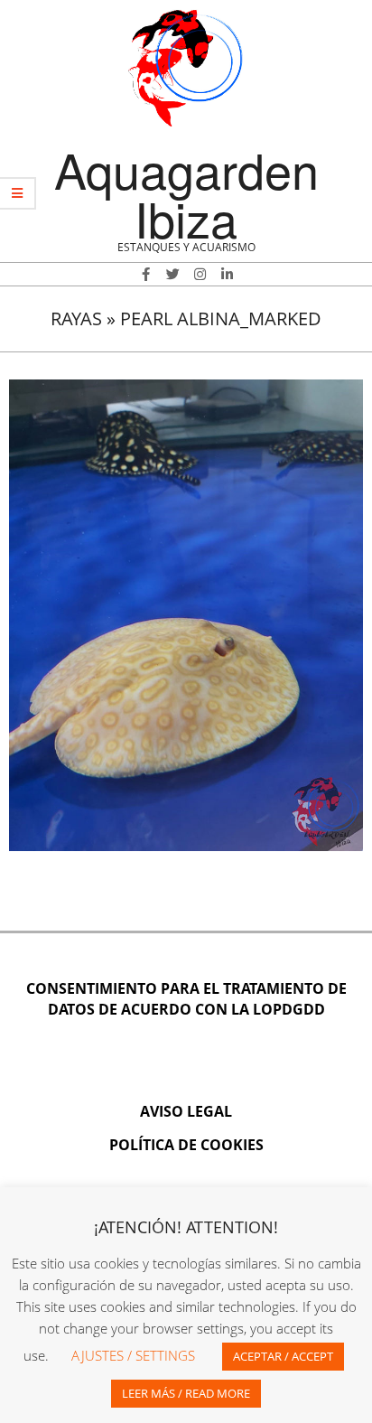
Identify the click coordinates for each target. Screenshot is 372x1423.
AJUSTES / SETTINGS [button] (133, 1355)
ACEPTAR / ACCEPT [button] (283, 1356)
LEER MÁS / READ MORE (186, 1393)
